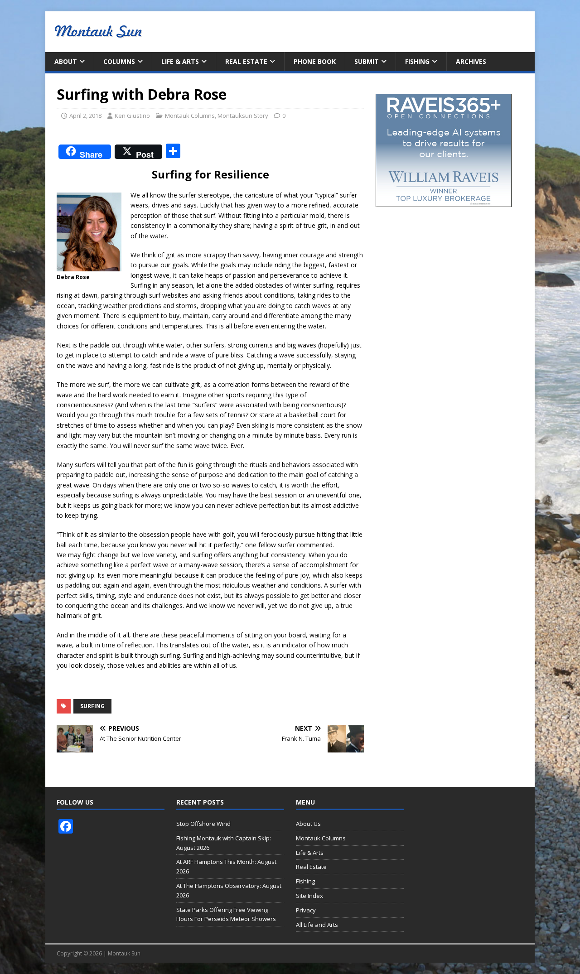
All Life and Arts (317, 925)
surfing (92, 706)
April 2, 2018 (85, 115)
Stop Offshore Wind (203, 824)
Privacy (306, 910)
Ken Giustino (132, 115)
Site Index (309, 896)
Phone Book (315, 61)
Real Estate (246, 61)
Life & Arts (180, 61)
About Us (308, 824)
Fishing (417, 61)
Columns (119, 61)
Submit (366, 61)
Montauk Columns (190, 115)
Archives (471, 61)
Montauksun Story (243, 115)
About (65, 61)
